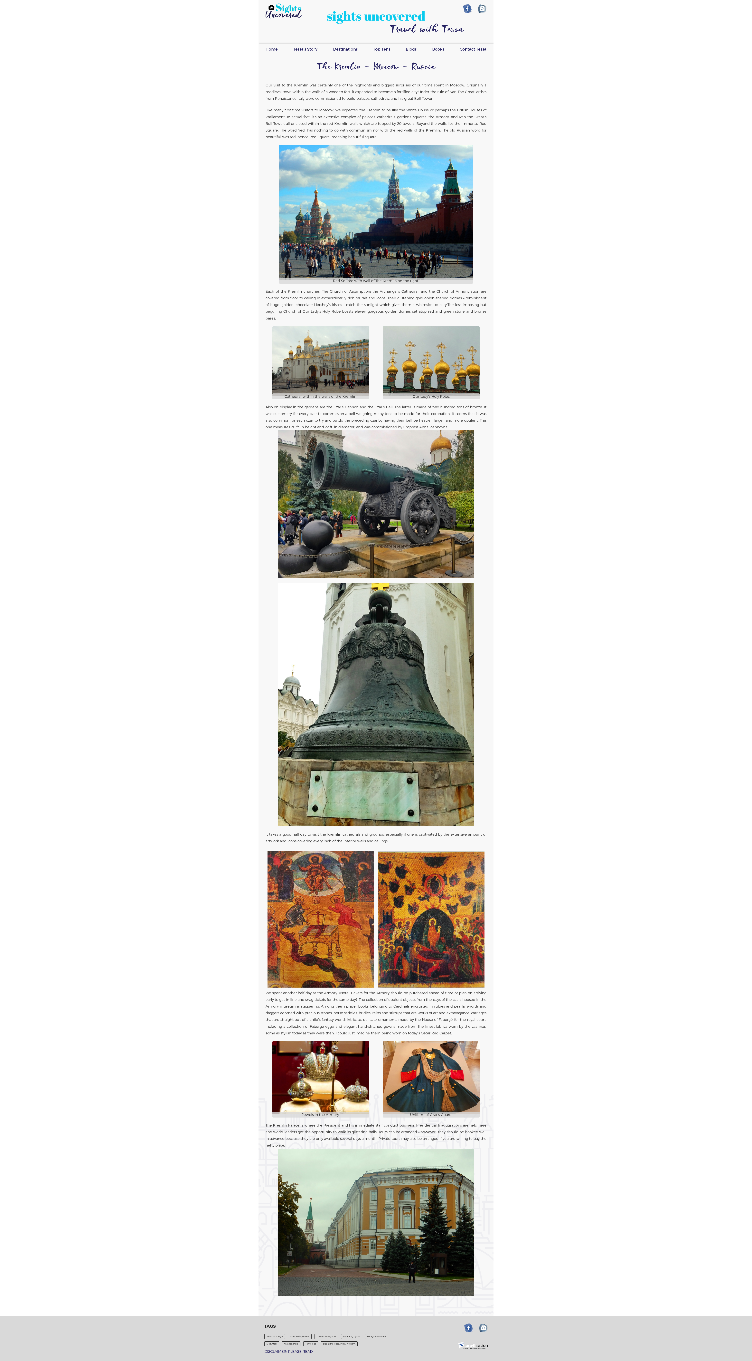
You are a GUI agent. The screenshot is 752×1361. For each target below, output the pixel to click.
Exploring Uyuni (351, 1336)
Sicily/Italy (272, 1343)
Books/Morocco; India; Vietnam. (339, 1343)
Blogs (411, 49)
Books (438, 49)
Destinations (345, 49)
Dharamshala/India (326, 1336)
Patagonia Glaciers (376, 1336)
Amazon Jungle (275, 1336)
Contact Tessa (473, 49)
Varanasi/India (291, 1343)
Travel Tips (311, 1343)
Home (272, 49)
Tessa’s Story (305, 49)
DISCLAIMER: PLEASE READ (288, 1351)
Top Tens (381, 49)
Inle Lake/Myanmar (299, 1336)
